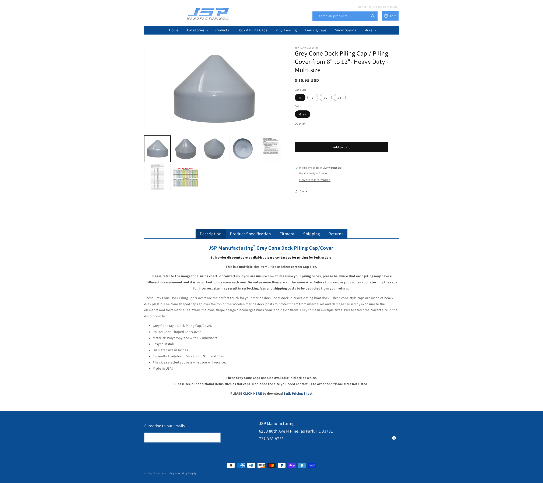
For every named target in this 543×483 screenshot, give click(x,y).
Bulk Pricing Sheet (298, 393)
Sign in (362, 6)
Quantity (300, 123)
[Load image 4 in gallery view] (243, 149)
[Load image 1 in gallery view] (157, 149)
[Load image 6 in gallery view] (157, 177)
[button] (196, 30)
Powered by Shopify (185, 473)
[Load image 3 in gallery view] (214, 149)
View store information (314, 180)
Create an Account (385, 6)
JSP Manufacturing (163, 473)
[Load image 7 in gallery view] (186, 177)
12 (339, 97)
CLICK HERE (252, 393)
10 (325, 97)
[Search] (373, 16)
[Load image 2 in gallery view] (186, 149)
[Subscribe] (215, 438)
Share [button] (304, 191)
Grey (302, 114)
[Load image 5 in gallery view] (271, 149)
